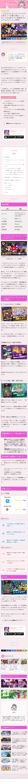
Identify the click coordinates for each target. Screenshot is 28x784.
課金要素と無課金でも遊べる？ (13, 180)
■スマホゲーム (8, 775)
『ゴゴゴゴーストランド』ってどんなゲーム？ (14, 160)
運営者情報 (19, 780)
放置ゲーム (3, 10)
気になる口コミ (10, 189)
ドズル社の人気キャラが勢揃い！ (14, 168)
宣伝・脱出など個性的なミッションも (15, 174)
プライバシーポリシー (11, 780)
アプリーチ (20, 133)
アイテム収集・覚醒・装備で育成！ (14, 172)
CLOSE (14, 153)
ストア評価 (8, 185)
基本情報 (7, 157)
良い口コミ (8, 187)
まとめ (6, 192)
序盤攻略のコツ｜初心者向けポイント (14, 177)
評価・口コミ (8, 183)
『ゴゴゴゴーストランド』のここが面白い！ (14, 165)
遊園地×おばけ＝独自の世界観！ (14, 170)
